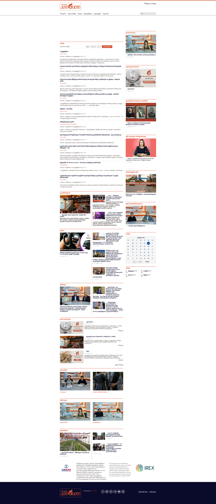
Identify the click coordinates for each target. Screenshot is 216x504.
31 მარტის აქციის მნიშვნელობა (136, 225)
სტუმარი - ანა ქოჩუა (66, 109)
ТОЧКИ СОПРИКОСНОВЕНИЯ (100, 392)
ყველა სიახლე (119, 364)
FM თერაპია (63, 392)
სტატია (61, 68)
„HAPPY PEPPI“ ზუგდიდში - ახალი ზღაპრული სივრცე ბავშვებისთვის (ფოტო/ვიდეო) (114, 214)
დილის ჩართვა (63, 111)
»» (153, 238)
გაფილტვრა (107, 46)
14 (140, 252)
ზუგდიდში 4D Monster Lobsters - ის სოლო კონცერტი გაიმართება (80, 162)
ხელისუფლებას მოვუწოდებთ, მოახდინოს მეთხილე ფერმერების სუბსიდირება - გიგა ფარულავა (90, 135)
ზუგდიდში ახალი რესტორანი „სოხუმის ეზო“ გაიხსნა (101, 336)
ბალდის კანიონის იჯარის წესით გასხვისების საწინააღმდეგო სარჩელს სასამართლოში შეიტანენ (90, 66)
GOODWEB (94, 491)
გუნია (87, 351)
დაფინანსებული (64, 165)
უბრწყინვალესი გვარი (67, 122)
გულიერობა (89, 321)
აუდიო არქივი (63, 54)
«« (128, 238)
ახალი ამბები (63, 83)
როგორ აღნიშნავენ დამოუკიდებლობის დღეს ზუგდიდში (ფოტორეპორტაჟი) (114, 435)
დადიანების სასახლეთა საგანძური (68, 124)
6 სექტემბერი (64, 51)
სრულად (120, 330)
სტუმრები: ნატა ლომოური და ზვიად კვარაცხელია (142, 54)
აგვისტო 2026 (141, 237)
